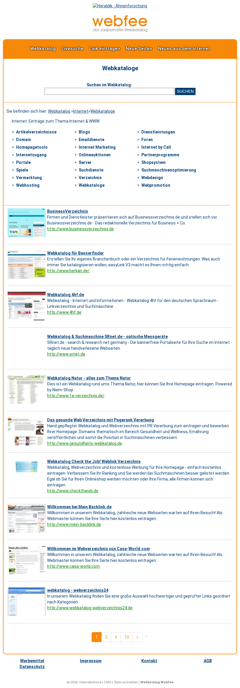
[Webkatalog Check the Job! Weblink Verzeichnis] (27, 487)
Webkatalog (43, 48)
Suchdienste (91, 170)
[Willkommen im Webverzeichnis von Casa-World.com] (27, 574)
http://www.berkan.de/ (68, 270)
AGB (208, 660)
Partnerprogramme (160, 154)
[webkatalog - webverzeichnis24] (27, 616)
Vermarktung (29, 177)
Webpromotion (155, 185)
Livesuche (72, 48)
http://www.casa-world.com (73, 566)
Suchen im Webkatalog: (109, 85)
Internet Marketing (97, 147)
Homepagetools (32, 147)
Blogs (84, 132)
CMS (107, 682)
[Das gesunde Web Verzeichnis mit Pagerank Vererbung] (27, 445)
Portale (23, 162)
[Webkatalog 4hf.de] (27, 320)
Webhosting (28, 185)
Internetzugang (31, 154)
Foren (147, 139)
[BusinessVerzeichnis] (27, 237)
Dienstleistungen (158, 132)
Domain (23, 139)
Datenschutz (32, 666)
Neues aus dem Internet (184, 48)
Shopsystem (153, 162)
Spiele (22, 170)
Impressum (91, 660)
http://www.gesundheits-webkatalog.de (84, 443)
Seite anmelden (126, 682)
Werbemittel (32, 660)
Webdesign (152, 177)
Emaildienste (91, 139)
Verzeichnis (90, 177)
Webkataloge (102, 111)
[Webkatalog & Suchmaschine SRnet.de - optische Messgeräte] (27, 362)
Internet (80, 111)
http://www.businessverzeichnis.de (80, 229)
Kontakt (149, 660)
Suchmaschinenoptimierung (168, 170)
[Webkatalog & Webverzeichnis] (120, 30)
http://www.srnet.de (66, 354)
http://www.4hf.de (64, 312)
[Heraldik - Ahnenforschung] (120, 6)
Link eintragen (104, 48)
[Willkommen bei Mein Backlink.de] (27, 532)
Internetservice (90, 682)
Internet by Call (156, 147)
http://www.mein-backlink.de (74, 524)
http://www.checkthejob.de (72, 490)
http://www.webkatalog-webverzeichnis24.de (90, 607)
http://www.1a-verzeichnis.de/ (75, 395)
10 (126, 637)
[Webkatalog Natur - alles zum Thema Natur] (27, 404)
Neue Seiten (139, 48)
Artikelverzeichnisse (36, 132)
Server (85, 162)
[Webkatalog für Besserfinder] (27, 278)
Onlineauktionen (95, 154)
